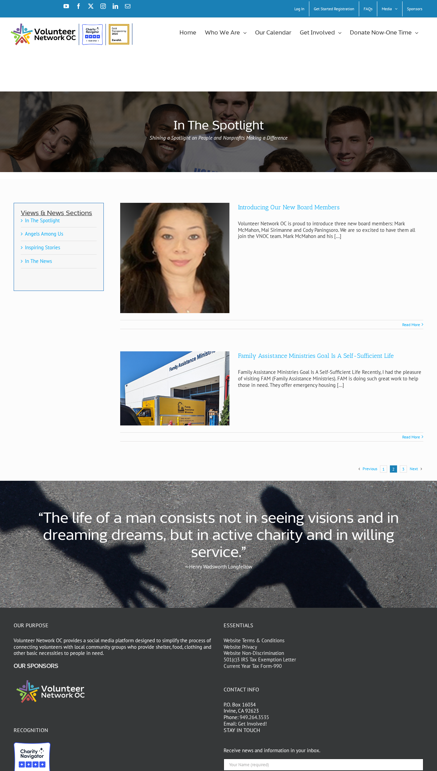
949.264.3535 (254, 717)
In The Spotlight (42, 220)
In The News (38, 261)
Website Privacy (240, 647)
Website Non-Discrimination (254, 653)
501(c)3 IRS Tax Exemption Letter (260, 659)
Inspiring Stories (42, 247)
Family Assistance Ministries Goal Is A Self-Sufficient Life (316, 356)
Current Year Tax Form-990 (253, 666)
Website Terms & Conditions (254, 640)
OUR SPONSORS (36, 666)
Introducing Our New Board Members (289, 207)
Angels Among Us (44, 233)
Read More (411, 324)
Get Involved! (252, 723)
